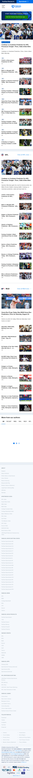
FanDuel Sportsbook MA (7, 565)
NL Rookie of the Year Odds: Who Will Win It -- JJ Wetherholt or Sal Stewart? (9, 348)
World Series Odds (6, 530)
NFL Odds (3, 499)
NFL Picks (3, 684)
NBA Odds (4, 504)
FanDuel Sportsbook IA (7, 555)
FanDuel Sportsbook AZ (7, 543)
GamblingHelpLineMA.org (7, 752)
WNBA (3, 655)
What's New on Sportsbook (8, 475)
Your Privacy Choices (24, 739)
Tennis (3, 650)
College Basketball (6, 600)
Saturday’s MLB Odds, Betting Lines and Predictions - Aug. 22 (7, 328)
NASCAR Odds (5, 528)
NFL (30, 421)
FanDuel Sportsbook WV (7, 589)
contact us (23, 762)
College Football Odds (7, 509)
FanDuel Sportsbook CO (7, 548)
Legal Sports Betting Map (7, 487)
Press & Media (22, 742)
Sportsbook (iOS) (5, 669)
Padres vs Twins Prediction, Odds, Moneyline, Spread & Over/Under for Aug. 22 (9, 407)
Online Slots (4, 696)
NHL (20, 421)
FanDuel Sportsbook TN (7, 582)
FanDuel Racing (5, 624)
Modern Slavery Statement (8, 485)
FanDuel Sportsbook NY (7, 575)
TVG (2, 619)
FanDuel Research (8, 1)
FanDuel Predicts (5, 629)
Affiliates (3, 490)
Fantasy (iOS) (4, 664)
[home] (16, 6)
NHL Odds (4, 516)
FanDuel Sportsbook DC (7, 553)
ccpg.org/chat (18, 750)
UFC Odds (4, 523)
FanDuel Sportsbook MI (7, 567)
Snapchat (3, 727)
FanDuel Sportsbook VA (7, 584)
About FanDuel (5, 473)
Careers (5, 732)
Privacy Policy (6, 737)
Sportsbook (23, 1)
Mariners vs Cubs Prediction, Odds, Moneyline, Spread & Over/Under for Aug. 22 (10, 398)
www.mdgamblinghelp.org (17, 754)
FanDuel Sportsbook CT (7, 551)
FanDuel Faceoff (5, 626)
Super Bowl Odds (5, 501)
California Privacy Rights (25, 737)
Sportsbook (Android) (6, 671)
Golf (2, 648)
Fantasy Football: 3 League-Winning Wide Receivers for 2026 (9, 133)
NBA (15, 421)
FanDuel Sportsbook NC (7, 570)
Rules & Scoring (5, 480)
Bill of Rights (22, 735)
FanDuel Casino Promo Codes (8, 710)
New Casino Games (6, 698)
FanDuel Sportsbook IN (7, 560)
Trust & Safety (6, 735)
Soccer (3, 608)
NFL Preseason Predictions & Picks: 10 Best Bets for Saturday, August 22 (10, 113)
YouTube (3, 724)
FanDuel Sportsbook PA (7, 579)
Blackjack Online (5, 701)
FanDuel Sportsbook (6, 617)
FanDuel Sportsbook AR (7, 541)
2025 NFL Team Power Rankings (9, 687)
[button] (16, 17)
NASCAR (3, 652)
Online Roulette (5, 706)
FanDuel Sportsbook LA (7, 563)
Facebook (3, 717)
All (3, 421)
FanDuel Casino (5, 622)
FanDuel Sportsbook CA (7, 546)
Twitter (3, 720)
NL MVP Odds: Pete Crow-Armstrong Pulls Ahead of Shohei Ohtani (9, 358)
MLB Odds (4, 506)
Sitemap (3, 492)
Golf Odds (3, 518)
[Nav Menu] (3, 6)
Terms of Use (6, 739)
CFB (2, 645)
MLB (25, 421)
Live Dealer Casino (6, 703)
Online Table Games (6, 708)
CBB (2, 657)
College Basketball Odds (7, 511)
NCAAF (9, 421)
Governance (22, 732)
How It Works (4, 478)
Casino (3, 610)
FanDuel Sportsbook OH (7, 577)
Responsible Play (5, 483)
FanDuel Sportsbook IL (7, 558)
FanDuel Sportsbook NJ (7, 572)
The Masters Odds (6, 521)
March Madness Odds (6, 513)
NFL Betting (4, 682)
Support (3, 471)
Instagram (3, 722)
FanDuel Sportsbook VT (7, 587)
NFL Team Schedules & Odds (8, 689)
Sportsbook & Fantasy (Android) (9, 666)
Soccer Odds (4, 525)
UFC (2, 605)
